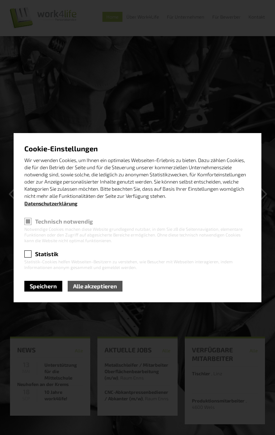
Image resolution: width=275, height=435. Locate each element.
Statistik (46, 253)
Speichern (43, 286)
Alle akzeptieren (95, 286)
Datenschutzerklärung (50, 203)
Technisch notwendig (64, 221)
